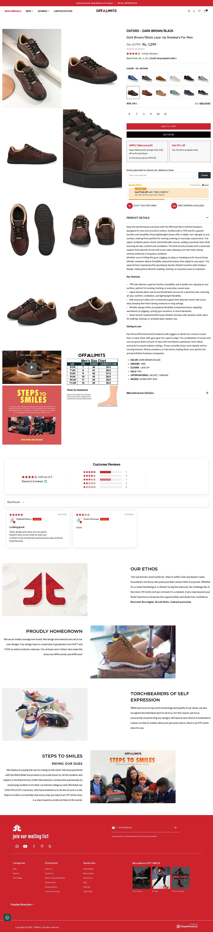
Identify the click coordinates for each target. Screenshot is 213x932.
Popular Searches (21, 904)
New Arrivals (13, 11)
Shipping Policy (51, 887)
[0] (204, 11)
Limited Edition (63, 11)
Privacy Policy (50, 882)
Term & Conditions (52, 891)
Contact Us (49, 873)
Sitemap (86, 887)
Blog (85, 882)
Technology (17, 878)
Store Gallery (88, 869)
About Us (48, 869)
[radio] (133, 78)
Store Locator (88, 873)
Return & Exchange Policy (55, 878)
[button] (133, 53)
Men (28, 11)
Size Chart (205, 103)
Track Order (87, 891)
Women (42, 11)
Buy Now (168, 134)
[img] (16, 514)
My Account (88, 878)
